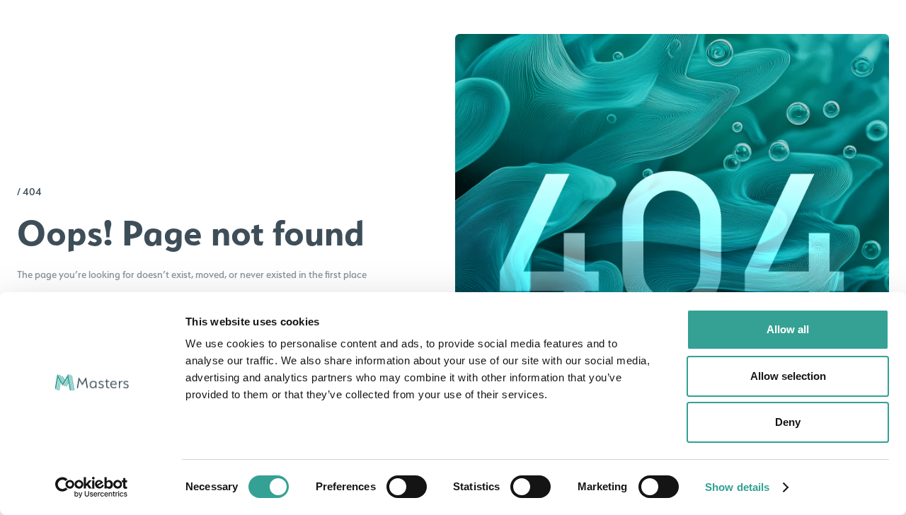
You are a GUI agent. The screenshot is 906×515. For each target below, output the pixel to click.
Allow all (788, 329)
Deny (788, 422)
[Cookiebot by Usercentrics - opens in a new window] (92, 487)
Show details (737, 487)
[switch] (406, 486)
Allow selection (788, 376)
